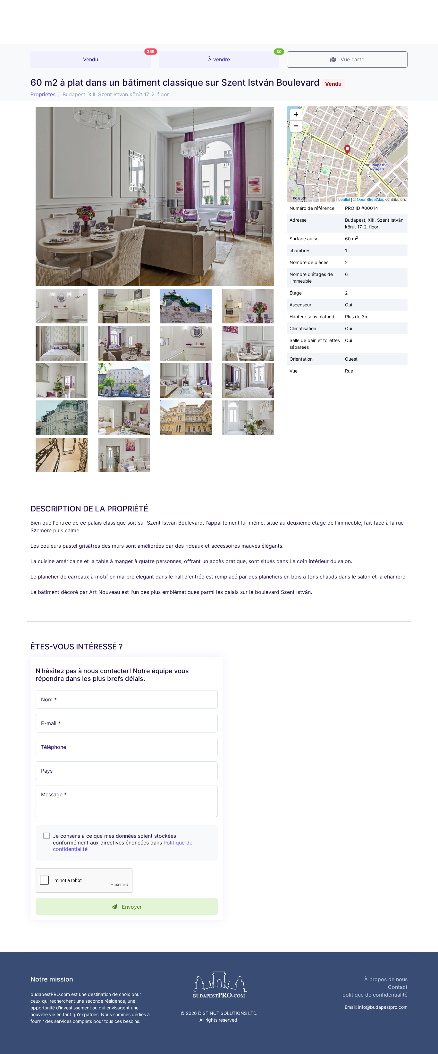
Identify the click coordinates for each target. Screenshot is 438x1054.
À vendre (243, 57)
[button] (347, 149)
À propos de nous (386, 979)
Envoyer (131, 907)
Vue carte (351, 59)
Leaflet (344, 199)
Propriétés (42, 94)
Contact (398, 987)
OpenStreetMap (370, 199)
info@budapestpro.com (383, 1007)
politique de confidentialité (375, 994)
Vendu (117, 57)
